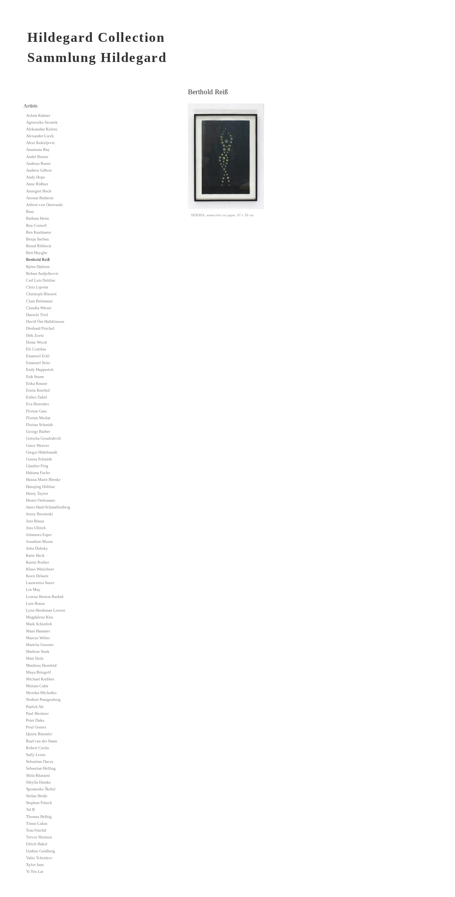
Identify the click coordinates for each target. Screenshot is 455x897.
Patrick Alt (35, 707)
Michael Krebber (40, 679)
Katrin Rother (37, 562)
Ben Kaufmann (38, 232)
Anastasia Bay (38, 149)
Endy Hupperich (40, 369)
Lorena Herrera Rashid (44, 597)
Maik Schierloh (39, 624)
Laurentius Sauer (40, 583)
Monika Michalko (41, 693)
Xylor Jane (35, 865)
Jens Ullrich (36, 528)
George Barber (38, 431)
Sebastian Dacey (40, 761)
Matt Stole (35, 658)
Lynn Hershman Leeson (45, 610)
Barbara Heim (37, 218)
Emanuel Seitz (38, 363)
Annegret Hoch (38, 191)
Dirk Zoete (35, 335)
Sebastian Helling (41, 768)
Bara (30, 211)
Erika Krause (36, 383)
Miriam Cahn (37, 686)
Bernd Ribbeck (38, 246)
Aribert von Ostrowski (44, 205)
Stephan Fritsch (39, 803)
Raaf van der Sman (41, 741)
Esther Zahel (36, 397)
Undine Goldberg (40, 851)
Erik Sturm (35, 377)
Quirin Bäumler (39, 734)
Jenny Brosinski (39, 514)
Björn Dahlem (38, 267)
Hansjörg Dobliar (40, 487)
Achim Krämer (38, 115)
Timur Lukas (36, 823)
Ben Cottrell (36, 225)
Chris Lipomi (37, 287)
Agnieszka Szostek (42, 122)
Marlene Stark (38, 651)
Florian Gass (36, 411)
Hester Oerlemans (40, 500)
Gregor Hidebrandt (41, 452)
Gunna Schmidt (39, 459)
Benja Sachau (37, 239)
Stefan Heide (36, 796)
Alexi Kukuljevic (40, 143)
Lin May (33, 589)
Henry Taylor (37, 493)
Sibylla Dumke (38, 782)
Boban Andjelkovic (42, 273)
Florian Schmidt (39, 425)
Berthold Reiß (38, 259)
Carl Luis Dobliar (40, 280)
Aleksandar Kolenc (42, 129)
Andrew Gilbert (39, 170)
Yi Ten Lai (34, 871)
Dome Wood (36, 342)
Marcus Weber (38, 638)
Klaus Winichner (40, 569)
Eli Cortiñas (36, 349)
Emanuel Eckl (38, 356)
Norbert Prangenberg (43, 699)
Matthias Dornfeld (41, 665)
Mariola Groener (40, 645)
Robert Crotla (37, 748)
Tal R (30, 809)
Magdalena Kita (39, 617)
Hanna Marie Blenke (43, 479)
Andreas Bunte (38, 163)
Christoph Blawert (41, 294)
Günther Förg (37, 466)
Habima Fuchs (38, 473)
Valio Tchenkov (39, 858)
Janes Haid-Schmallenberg (48, 507)
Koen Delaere (37, 576)
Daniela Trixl (37, 315)
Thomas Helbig (39, 817)
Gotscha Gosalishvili (43, 438)
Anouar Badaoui (40, 198)
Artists (30, 105)
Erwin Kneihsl (38, 390)
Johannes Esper (39, 535)
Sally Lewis (36, 755)
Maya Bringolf (38, 672)
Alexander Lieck (40, 136)
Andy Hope (35, 177)
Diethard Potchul (40, 328)
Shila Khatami (38, 775)
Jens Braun (35, 521)
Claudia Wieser (38, 308)
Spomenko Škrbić (41, 789)
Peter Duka (35, 720)
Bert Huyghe (36, 253)
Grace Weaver (37, 445)
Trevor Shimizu (39, 837)
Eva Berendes (37, 404)
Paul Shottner (37, 713)
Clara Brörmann (39, 301)
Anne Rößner (37, 184)
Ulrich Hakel (36, 844)
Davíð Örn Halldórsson (45, 321)
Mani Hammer (38, 631)
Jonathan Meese (39, 541)
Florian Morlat (38, 418)
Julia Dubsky (37, 548)
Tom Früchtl (36, 830)
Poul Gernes (36, 727)
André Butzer (37, 157)
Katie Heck (35, 555)
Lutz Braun (35, 603)
